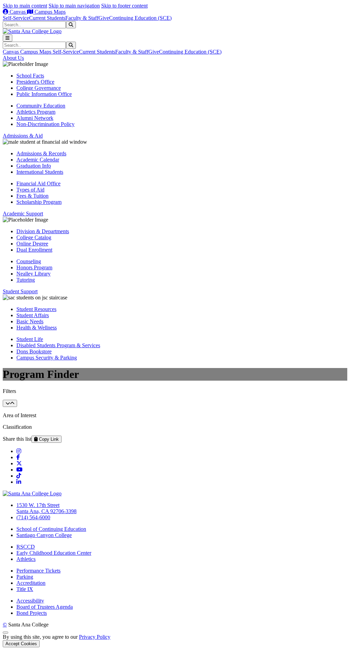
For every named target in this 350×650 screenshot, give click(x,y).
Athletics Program (35, 112)
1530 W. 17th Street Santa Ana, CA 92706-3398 (46, 508)
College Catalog (33, 237)
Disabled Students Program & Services (58, 345)
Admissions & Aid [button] (23, 136)
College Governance (38, 88)
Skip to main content (25, 6)
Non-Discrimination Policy (45, 124)
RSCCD (25, 547)
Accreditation (30, 583)
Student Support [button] (20, 291)
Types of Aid (30, 190)
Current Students (47, 18)
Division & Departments (42, 231)
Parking (24, 577)
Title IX (24, 589)
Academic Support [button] (23, 213)
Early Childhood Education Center (53, 553)
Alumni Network (34, 118)
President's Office (35, 82)
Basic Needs (29, 321)
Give (103, 18)
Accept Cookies (21, 643)
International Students (39, 172)
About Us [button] (13, 58)
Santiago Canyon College (44, 535)
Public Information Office (44, 94)
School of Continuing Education (51, 529)
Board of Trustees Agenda (44, 607)
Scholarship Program (39, 202)
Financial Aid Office (38, 183)
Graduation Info (33, 166)
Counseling (28, 261)
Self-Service (16, 18)
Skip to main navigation (74, 6)
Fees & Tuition (32, 196)
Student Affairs (32, 315)
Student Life (29, 339)
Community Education (40, 106)
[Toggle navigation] (7, 38)
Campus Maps (49, 12)
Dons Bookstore (34, 351)
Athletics (26, 559)
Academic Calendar (37, 159)
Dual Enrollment (34, 250)
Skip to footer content (124, 6)
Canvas (17, 12)
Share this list (17, 439)
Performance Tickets (38, 571)
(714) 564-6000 (33, 517)
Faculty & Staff (81, 18)
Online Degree (32, 243)
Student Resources (36, 309)
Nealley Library (33, 274)
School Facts (30, 76)
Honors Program (34, 267)
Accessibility (30, 601)
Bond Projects (31, 613)
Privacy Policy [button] (94, 637)
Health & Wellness (36, 327)
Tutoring (25, 280)
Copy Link (48, 439)
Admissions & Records (41, 153)
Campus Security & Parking (46, 358)
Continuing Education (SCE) (140, 18)
